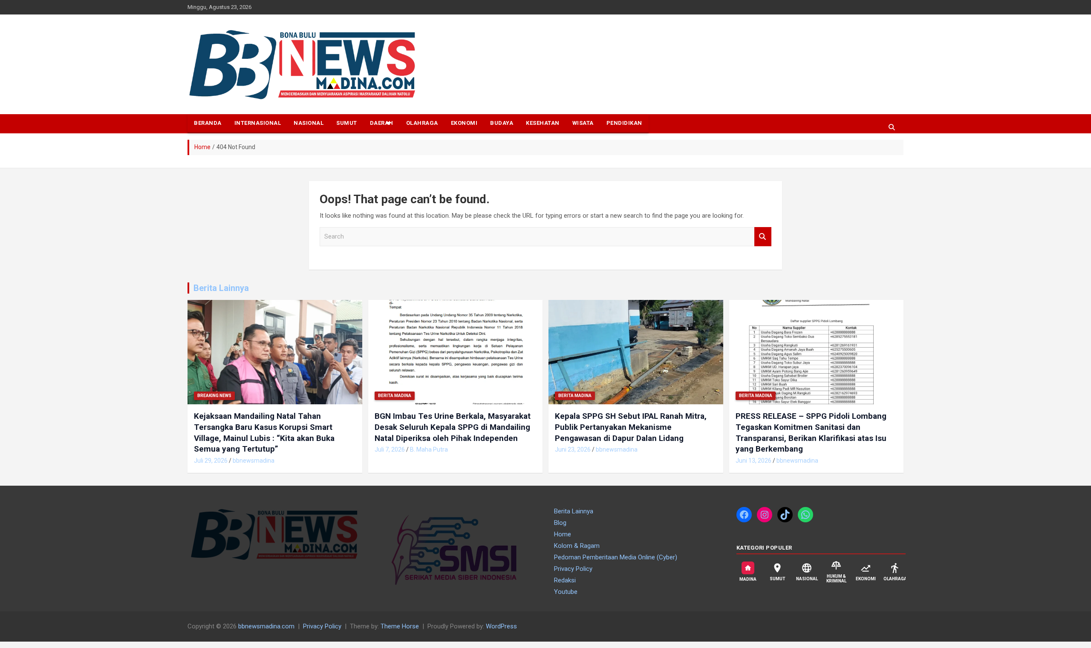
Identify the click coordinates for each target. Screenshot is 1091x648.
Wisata (583, 123)
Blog (560, 523)
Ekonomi (464, 123)
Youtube (565, 592)
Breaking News (214, 395)
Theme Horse (400, 626)
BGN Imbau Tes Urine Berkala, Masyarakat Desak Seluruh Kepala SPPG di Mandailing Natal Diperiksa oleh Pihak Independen (453, 427)
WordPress (501, 626)
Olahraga (422, 123)
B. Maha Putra (429, 449)
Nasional (308, 123)
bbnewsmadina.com (266, 626)
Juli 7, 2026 (390, 449)
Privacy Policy (573, 569)
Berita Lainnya (221, 288)
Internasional (257, 123)
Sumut (346, 123)
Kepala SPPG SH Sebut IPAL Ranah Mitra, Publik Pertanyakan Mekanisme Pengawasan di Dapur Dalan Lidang (631, 427)
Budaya (501, 123)
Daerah (381, 123)
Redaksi (565, 580)
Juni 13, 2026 (753, 460)
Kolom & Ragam (577, 546)
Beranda (208, 123)
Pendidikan (624, 123)
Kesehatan (543, 123)
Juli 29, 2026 (211, 460)
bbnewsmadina (253, 460)
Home (562, 534)
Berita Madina (394, 395)
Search (762, 236)
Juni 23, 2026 (573, 449)
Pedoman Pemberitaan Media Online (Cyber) (615, 557)
